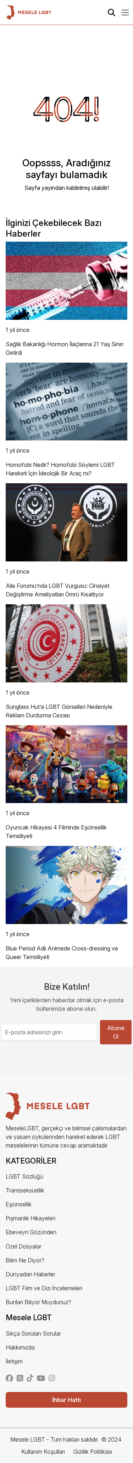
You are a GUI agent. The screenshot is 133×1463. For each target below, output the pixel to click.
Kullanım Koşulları (43, 1451)
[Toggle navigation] (125, 12)
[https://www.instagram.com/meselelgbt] (52, 1378)
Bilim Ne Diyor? (25, 1260)
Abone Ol (115, 1032)
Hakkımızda (20, 1347)
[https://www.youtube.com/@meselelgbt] (41, 1378)
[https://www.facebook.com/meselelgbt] (9, 1378)
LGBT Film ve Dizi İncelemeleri (44, 1288)
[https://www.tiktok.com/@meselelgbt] (30, 1378)
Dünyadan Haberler (30, 1274)
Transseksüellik (25, 1190)
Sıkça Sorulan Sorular (33, 1333)
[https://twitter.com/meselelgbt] (20, 1378)
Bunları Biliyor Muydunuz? (38, 1302)
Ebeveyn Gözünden (31, 1232)
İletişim (14, 1361)
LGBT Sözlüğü (24, 1176)
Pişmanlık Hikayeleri (30, 1218)
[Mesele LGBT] (29, 12)
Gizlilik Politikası (92, 1451)
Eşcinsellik (19, 1204)
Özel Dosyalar (23, 1246)
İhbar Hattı (66, 1399)
